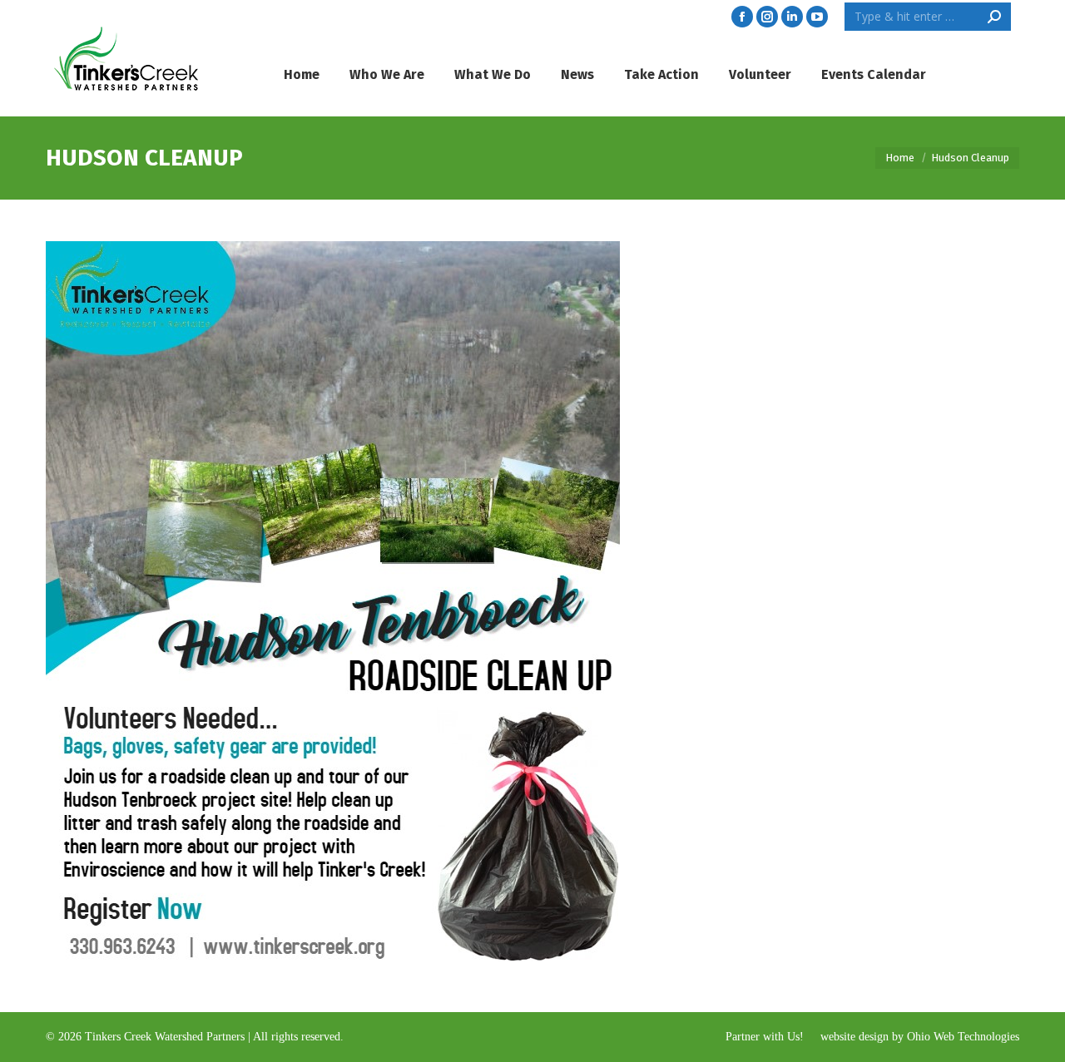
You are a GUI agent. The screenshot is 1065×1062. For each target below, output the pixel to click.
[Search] (994, 16)
